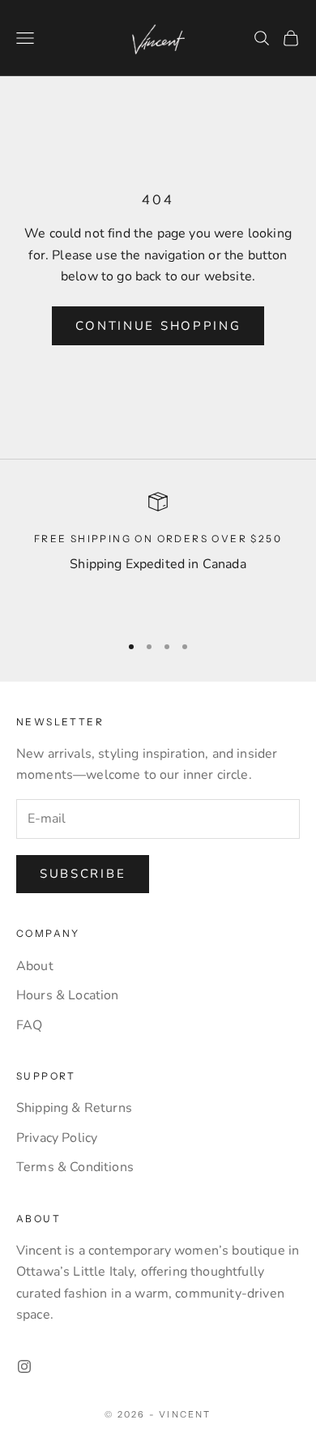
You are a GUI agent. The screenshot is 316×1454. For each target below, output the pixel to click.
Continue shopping (158, 326)
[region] (158, 555)
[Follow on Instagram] (24, 1366)
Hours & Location (67, 995)
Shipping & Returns (74, 1108)
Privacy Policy (56, 1138)
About (34, 966)
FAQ (29, 1025)
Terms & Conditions (75, 1167)
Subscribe (83, 874)
